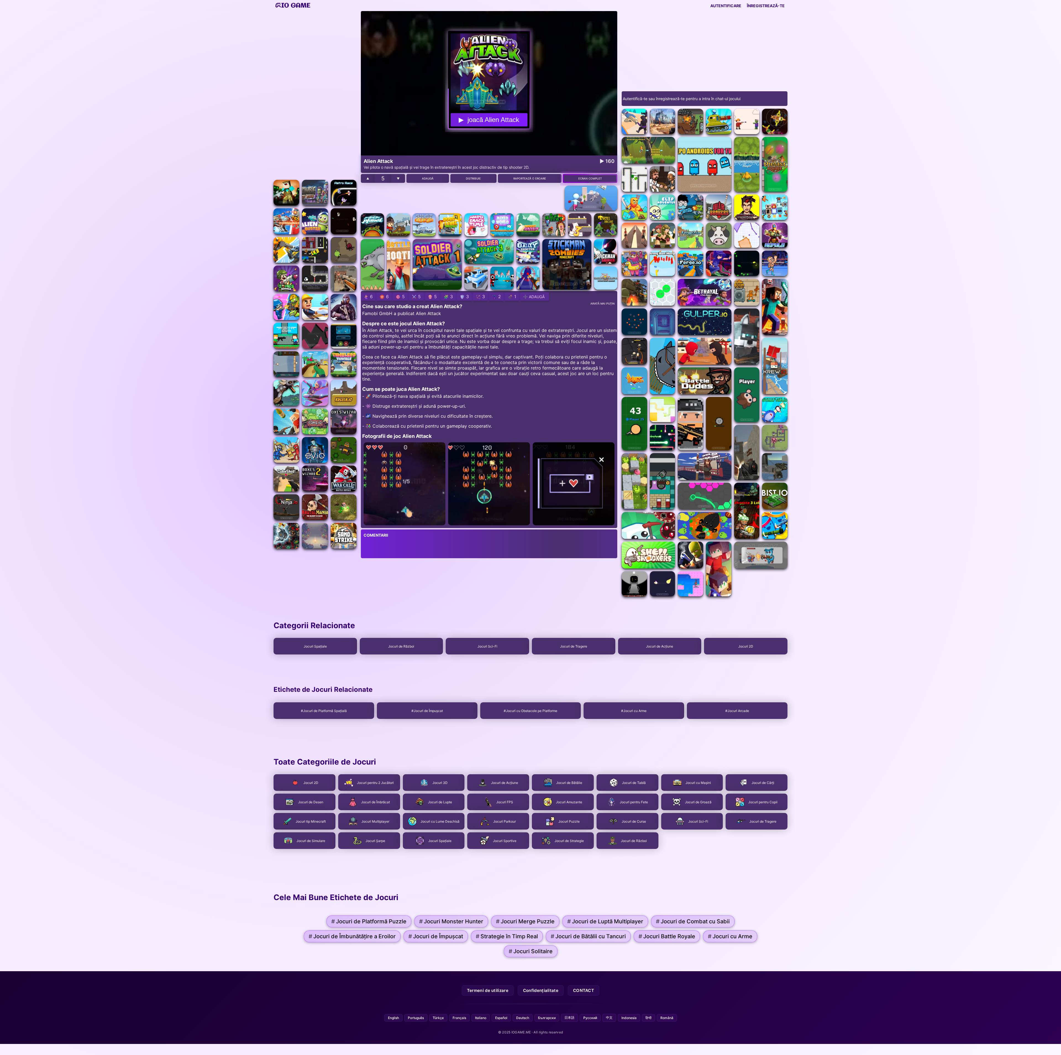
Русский (590, 1018)
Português (416, 1018)
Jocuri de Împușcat (435, 936)
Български (547, 1018)
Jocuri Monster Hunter (451, 921)
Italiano (480, 1018)
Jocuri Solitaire (531, 951)
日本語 (569, 1017)
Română (666, 1018)
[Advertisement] (315, 94)
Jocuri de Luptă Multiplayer (605, 921)
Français (459, 1018)
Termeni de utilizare (487, 990)
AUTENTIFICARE (725, 5)
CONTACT (583, 990)
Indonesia (629, 1018)
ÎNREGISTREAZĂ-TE (766, 5)
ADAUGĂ (428, 178)
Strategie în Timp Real (507, 936)
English (393, 1018)
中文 (609, 1017)
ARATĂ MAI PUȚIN (602, 303)
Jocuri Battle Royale (667, 936)
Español (501, 1018)
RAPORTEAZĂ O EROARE (529, 178)
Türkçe (438, 1018)
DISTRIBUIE (473, 178)
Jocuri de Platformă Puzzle (368, 921)
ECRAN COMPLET (590, 178)
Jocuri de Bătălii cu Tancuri (588, 936)
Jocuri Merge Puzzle (525, 921)
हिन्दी (648, 1018)
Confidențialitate (540, 990)
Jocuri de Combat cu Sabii (693, 921)
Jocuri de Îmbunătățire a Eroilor (352, 936)
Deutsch (522, 1018)
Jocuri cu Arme (730, 936)
